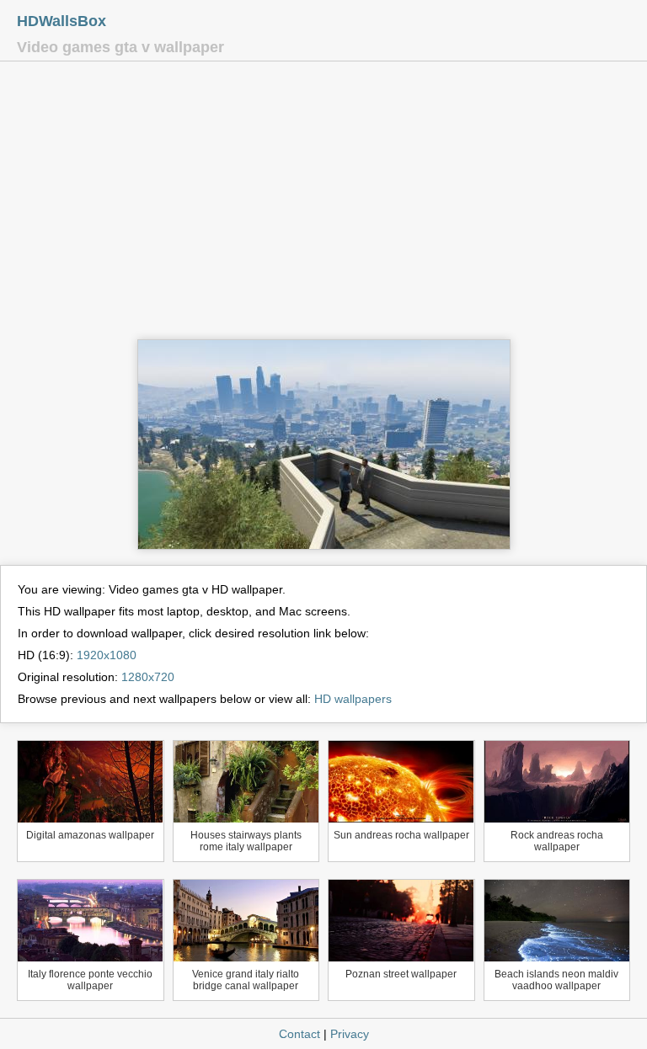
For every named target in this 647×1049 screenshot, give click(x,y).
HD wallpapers (353, 699)
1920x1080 (106, 655)
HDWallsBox (61, 21)
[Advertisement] (323, 204)
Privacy (349, 1034)
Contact (299, 1034)
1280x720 (147, 677)
